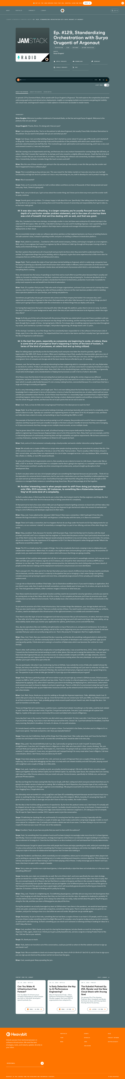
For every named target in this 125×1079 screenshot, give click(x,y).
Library (8, 19)
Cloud (67, 47)
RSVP (86, 3)
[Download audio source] (107, 80)
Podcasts (16, 19)
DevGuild (87, 1037)
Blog (109, 1033)
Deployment (75, 47)
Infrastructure (59, 47)
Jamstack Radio (26, 19)
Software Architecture (88, 47)
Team (61, 1037)
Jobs (85, 1041)
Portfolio (63, 1033)
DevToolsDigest (113, 1041)
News (61, 1041)
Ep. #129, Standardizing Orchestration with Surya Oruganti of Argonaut (58, 19)
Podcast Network (113, 1037)
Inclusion (87, 1045)
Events (86, 1033)
